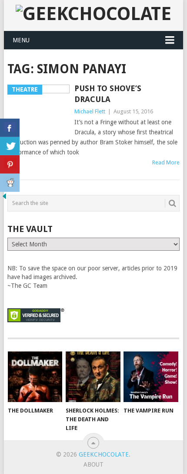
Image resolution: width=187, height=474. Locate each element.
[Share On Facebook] (10, 128)
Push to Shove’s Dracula (107, 94)
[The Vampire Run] (151, 376)
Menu (21, 40)
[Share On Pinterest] (10, 164)
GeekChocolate (104, 454)
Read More (166, 162)
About (93, 464)
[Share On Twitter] (10, 146)
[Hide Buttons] (4, 198)
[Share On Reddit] (10, 183)
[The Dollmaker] (35, 376)
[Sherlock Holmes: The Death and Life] (93, 376)
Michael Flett (89, 111)
